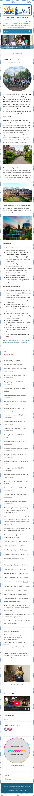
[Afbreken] (25, 709)
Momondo (21, 765)
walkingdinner (8, 610)
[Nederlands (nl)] (4, 355)
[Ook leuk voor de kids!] (17, 42)
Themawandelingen (16, 635)
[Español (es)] (12, 355)
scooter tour (24, 607)
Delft (29, 340)
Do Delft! (19, 63)
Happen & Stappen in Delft (15, 637)
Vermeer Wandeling (17, 684)
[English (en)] (7, 355)
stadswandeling (8, 371)
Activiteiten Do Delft (13, 340)
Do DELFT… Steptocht (12, 60)
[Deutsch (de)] (9, 355)
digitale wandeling (12, 528)
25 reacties (24, 342)
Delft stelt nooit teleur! (17, 17)
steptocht (6, 391)
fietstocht (18, 342)
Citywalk (24, 541)
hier (26, 655)
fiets (15, 342)
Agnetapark (24, 340)
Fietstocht (14, 639)
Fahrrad (11, 342)
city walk (17, 607)
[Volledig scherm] (28, 709)
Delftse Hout (6, 342)
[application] (17, 703)
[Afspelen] (6, 709)
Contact (6, 719)
